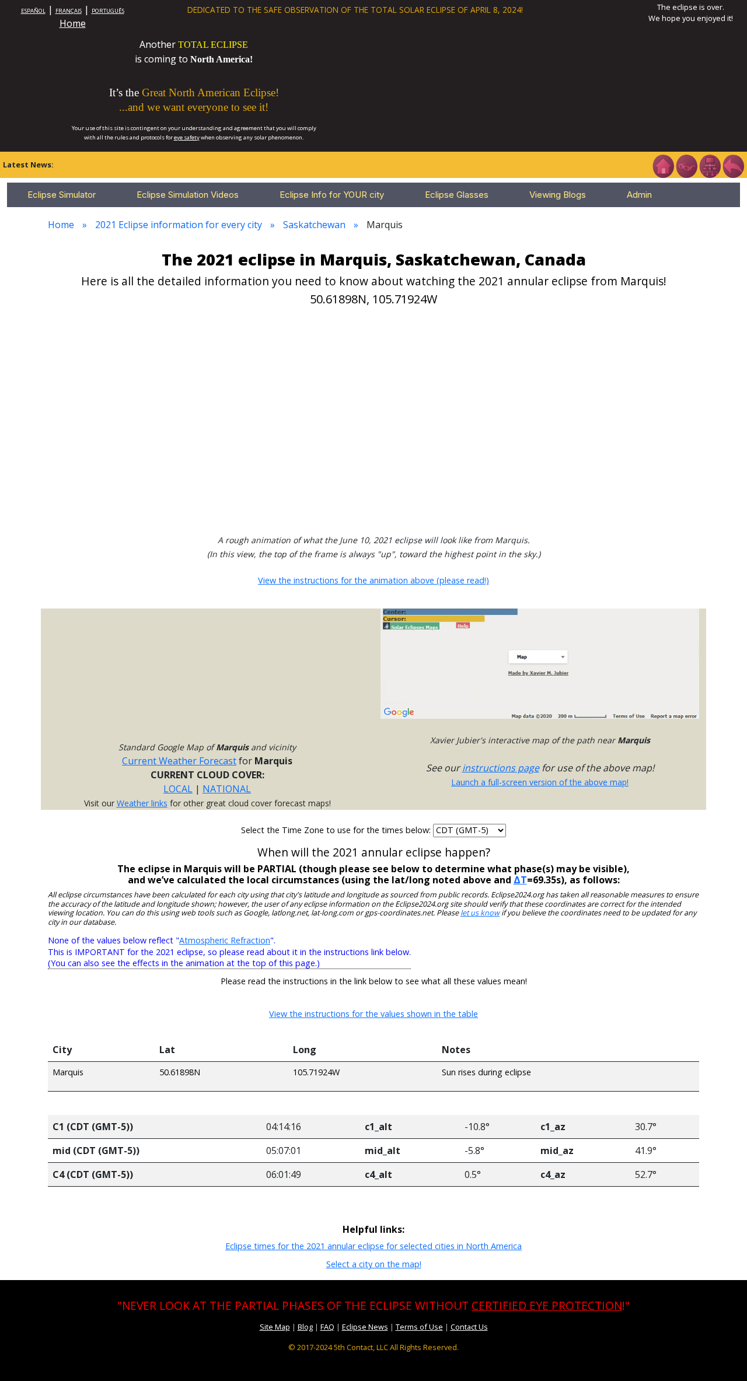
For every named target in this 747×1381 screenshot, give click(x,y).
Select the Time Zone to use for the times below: (337, 829)
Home (73, 23)
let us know (480, 913)
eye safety (187, 137)
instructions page (500, 767)
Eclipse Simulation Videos (188, 194)
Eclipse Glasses (456, 194)
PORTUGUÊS (108, 11)
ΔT (520, 879)
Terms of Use (419, 1326)
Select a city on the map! (373, 1264)
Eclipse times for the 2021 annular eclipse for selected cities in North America (373, 1245)
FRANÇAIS (68, 11)
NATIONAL (227, 788)
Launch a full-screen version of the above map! (540, 782)
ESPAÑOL (33, 11)
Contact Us (469, 1326)
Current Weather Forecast (179, 760)
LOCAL (178, 788)
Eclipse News (365, 1326)
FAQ (327, 1326)
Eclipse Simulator (61, 194)
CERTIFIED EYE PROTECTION (547, 1305)
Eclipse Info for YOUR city (332, 194)
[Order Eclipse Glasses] (686, 165)
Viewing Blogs (557, 194)
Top (721, 1354)
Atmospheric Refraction (224, 940)
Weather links (142, 803)
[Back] (733, 165)
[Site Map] (710, 165)
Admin (639, 194)
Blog (305, 1326)
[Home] (663, 165)
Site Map (275, 1326)
